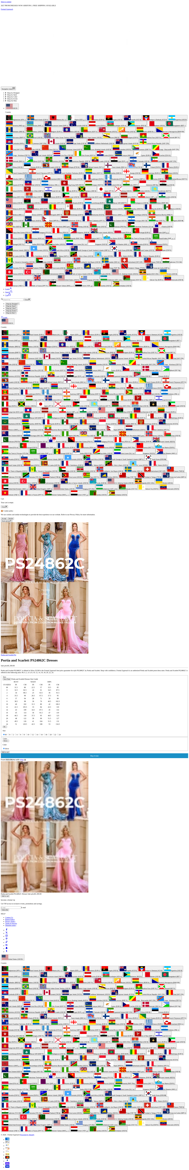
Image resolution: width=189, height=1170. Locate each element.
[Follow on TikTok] (6, 942)
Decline (10, 518)
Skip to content (6, 2)
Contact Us (9, 917)
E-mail (23, 907)
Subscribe (5, 910)
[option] (16, 118)
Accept (4, 518)
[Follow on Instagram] (6, 936)
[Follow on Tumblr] (6, 952)
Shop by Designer (13, 93)
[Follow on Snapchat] (6, 949)
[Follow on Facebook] (6, 930)
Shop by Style (12, 95)
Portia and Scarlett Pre (8, 655)
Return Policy (10, 919)
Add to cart (5, 752)
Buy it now (94, 756)
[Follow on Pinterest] (6, 939)
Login (5, 317)
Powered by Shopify (27, 1135)
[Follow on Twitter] (6, 933)
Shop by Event (12, 99)
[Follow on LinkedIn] (6, 945)
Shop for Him (12, 101)
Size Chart (7, 679)
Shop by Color (12, 97)
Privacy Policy (10, 921)
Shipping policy (10, 925)
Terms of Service (11, 923)
